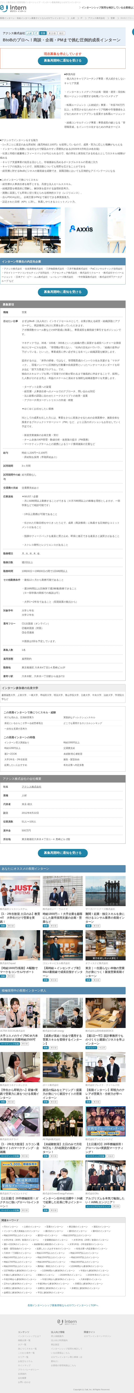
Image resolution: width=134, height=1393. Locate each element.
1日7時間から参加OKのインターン (20, 1270)
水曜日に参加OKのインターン (52, 1288)
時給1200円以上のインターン (77, 1235)
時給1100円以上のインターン (51, 1253)
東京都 (52, 33)
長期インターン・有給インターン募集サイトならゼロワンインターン (32, 18)
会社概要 (22, 1378)
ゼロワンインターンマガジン (97, 1336)
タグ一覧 (22, 1344)
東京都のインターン (78, 1226)
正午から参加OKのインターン (18, 1283)
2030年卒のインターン (98, 1275)
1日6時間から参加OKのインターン (86, 1266)
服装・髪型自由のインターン (17, 1248)
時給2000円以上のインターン (18, 1266)
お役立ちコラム (25, 1361)
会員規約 (22, 1374)
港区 (61, 33)
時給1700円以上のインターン (18, 1262)
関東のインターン (46, 1275)
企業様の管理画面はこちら (63, 1365)
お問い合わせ (24, 1382)
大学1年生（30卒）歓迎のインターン (21, 1240)
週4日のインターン (102, 1231)
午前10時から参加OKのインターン (20, 1279)
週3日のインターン (78, 1231)
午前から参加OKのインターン (95, 1270)
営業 (113, 18)
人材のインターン (32, 1226)
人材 (73, 18)
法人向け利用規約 (59, 1340)
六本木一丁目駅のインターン (17, 1253)
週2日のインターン (54, 1231)
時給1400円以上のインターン (18, 1257)
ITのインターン (11, 1226)
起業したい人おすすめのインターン (53, 1248)
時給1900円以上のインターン (85, 1262)
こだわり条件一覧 (26, 1353)
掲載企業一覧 (24, 1340)
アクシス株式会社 (96, 18)
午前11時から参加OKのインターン (58, 1279)
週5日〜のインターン (48, 1235)
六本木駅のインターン (91, 1279)
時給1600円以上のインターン (85, 1257)
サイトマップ (24, 1365)
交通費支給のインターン (56, 1240)
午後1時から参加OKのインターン (53, 1283)
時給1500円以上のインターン (51, 1257)
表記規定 (55, 1344)
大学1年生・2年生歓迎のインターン (86, 1244)
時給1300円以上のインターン (84, 1253)
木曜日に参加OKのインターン (86, 1288)
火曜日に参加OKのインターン (18, 1288)
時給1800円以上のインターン (51, 1262)
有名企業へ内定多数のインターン (91, 1248)
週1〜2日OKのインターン (16, 1244)
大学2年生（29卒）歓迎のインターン (91, 1240)
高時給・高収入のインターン (51, 1266)
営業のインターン (54, 1226)
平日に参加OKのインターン (51, 1292)
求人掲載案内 (57, 1336)
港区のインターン (102, 1226)
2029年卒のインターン (71, 1275)
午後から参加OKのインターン (18, 1275)
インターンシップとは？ (29, 1336)
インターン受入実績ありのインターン (21, 1231)
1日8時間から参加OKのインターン (58, 1270)
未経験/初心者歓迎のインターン (49, 1244)
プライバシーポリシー (28, 1369)
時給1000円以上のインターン (18, 1235)
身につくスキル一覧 (27, 1349)
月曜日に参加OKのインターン (89, 1283)
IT (81, 18)
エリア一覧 (23, 1357)
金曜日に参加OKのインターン (18, 1292)
